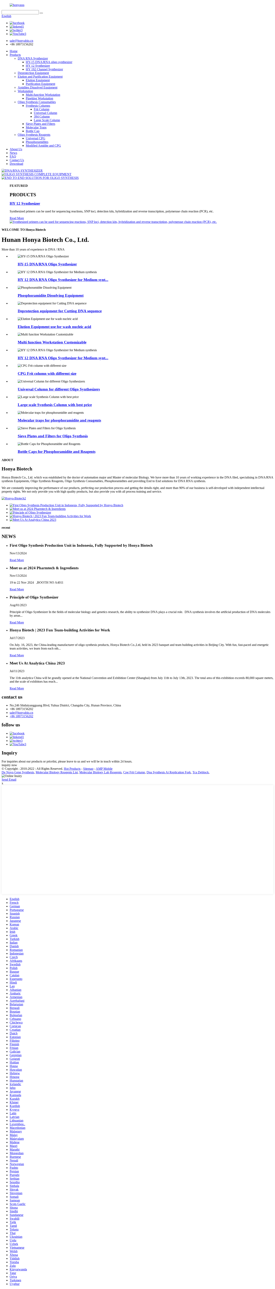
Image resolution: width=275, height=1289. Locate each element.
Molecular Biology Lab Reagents (100, 772)
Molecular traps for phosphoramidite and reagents (59, 420)
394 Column (42, 116)
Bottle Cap (32, 131)
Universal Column (45, 113)
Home (14, 51)
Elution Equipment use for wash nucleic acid (54, 327)
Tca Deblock (200, 772)
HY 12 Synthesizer (38, 65)
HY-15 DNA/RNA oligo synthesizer (49, 62)
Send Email (9, 779)
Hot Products (72, 768)
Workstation (25, 91)
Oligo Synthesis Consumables (37, 102)
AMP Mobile (104, 768)
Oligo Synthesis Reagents (34, 134)
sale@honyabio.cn (21, 712)
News (13, 153)
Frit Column (41, 109)
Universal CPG (35, 138)
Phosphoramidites (37, 142)
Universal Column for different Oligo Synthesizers (59, 389)
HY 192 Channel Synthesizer (44, 69)
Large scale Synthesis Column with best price (55, 405)
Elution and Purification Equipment (40, 76)
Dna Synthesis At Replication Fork (169, 772)
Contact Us (17, 160)
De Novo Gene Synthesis (18, 772)
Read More (17, 218)
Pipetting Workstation (39, 98)
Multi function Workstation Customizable (52, 342)
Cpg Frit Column (134, 772)
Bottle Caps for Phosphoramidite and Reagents (56, 451)
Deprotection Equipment (33, 73)
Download (16, 163)
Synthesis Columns (38, 105)
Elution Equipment (38, 80)
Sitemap (88, 768)
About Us (16, 149)
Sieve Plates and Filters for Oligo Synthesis (53, 436)
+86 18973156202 (21, 716)
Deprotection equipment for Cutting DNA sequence (60, 311)
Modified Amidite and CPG (43, 145)
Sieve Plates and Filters (40, 123)
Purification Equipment (40, 84)
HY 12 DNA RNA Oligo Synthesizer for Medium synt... (63, 280)
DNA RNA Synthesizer (33, 58)
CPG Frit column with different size (47, 373)
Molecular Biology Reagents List (57, 772)
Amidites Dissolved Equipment (37, 87)
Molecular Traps (36, 127)
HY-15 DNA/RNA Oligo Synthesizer (47, 264)
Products (15, 54)
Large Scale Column (47, 120)
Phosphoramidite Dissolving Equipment (51, 295)
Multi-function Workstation (43, 94)
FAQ (13, 156)
